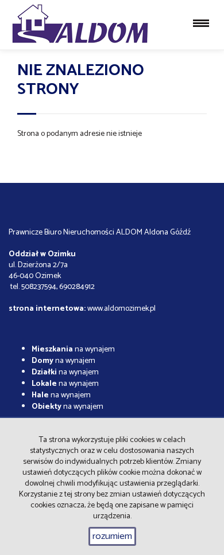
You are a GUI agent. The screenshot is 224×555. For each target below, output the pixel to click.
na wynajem (73, 349)
